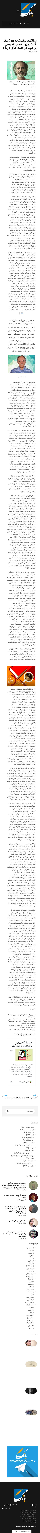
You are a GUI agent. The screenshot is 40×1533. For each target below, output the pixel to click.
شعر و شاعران (29, 1161)
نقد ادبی (31, 1166)
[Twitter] (21, 23)
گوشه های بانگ (24, 1145)
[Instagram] (24, 23)
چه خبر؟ (31, 1140)
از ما (32, 1135)
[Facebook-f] (28, 23)
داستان (31, 1142)
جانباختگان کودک (23, 1153)
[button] (18, 11)
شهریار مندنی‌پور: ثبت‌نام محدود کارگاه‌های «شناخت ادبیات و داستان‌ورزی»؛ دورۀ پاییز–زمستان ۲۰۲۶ (14, 1209)
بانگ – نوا (30, 1137)
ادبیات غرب (30, 1127)
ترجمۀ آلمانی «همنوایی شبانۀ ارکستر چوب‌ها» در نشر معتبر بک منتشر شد (14, 1234)
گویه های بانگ (24, 1163)
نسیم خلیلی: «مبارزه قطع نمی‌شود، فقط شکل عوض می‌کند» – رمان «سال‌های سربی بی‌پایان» (14, 1185)
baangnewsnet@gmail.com (26, 1526)
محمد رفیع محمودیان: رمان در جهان (15, 1196)
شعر (32, 1158)
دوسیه (31, 1148)
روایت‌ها (31, 1150)
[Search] (7, 1111)
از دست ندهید (29, 1130)
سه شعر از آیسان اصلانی (17, 1220)
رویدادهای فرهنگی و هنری (25, 1155)
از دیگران (31, 1132)
